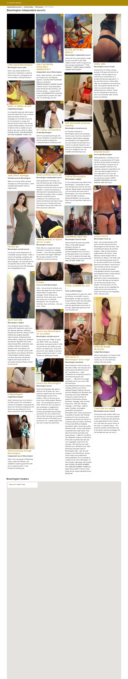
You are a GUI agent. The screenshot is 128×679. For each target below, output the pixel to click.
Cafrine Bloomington (75, 176)
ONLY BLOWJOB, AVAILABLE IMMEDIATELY (45, 67)
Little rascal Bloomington (20, 65)
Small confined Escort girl (49, 175)
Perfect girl (13, 246)
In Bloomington (15, 394)
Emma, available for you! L (77, 286)
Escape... (41, 282)
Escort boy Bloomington (48, 383)
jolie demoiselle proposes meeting (77, 124)
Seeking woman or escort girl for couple (49, 240)
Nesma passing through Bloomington (20, 452)
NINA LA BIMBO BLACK (20, 106)
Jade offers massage (18, 175)
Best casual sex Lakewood (45, 208)
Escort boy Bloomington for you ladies (48, 332)
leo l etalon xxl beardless (48, 130)
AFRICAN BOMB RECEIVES (102, 348)
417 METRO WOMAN (14, 3)
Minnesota (39, 7)
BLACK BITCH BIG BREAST (74, 51)
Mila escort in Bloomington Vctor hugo (77, 358)
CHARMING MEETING (76, 236)
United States (28, 7)
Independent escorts (14, 7)
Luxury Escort (101, 236)
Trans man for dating (104, 408)
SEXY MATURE (15, 320)
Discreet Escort (102, 152)
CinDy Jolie (99, 64)
